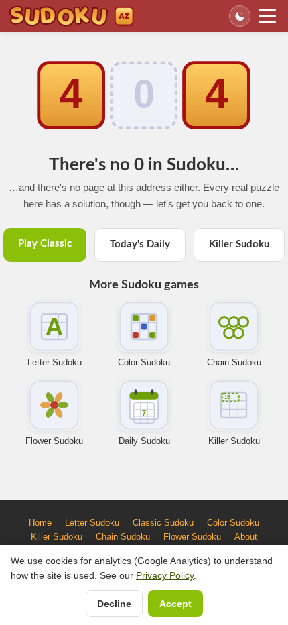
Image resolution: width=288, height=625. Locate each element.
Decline (114, 603)
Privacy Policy (165, 575)
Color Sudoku (144, 362)
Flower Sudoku (54, 441)
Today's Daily (140, 244)
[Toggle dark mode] (239, 16)
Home (40, 523)
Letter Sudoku (54, 362)
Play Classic (45, 244)
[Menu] (267, 16)
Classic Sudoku (163, 523)
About (245, 537)
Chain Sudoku (234, 362)
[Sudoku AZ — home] (71, 16)
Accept (175, 603)
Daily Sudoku (144, 441)
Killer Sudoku (239, 244)
